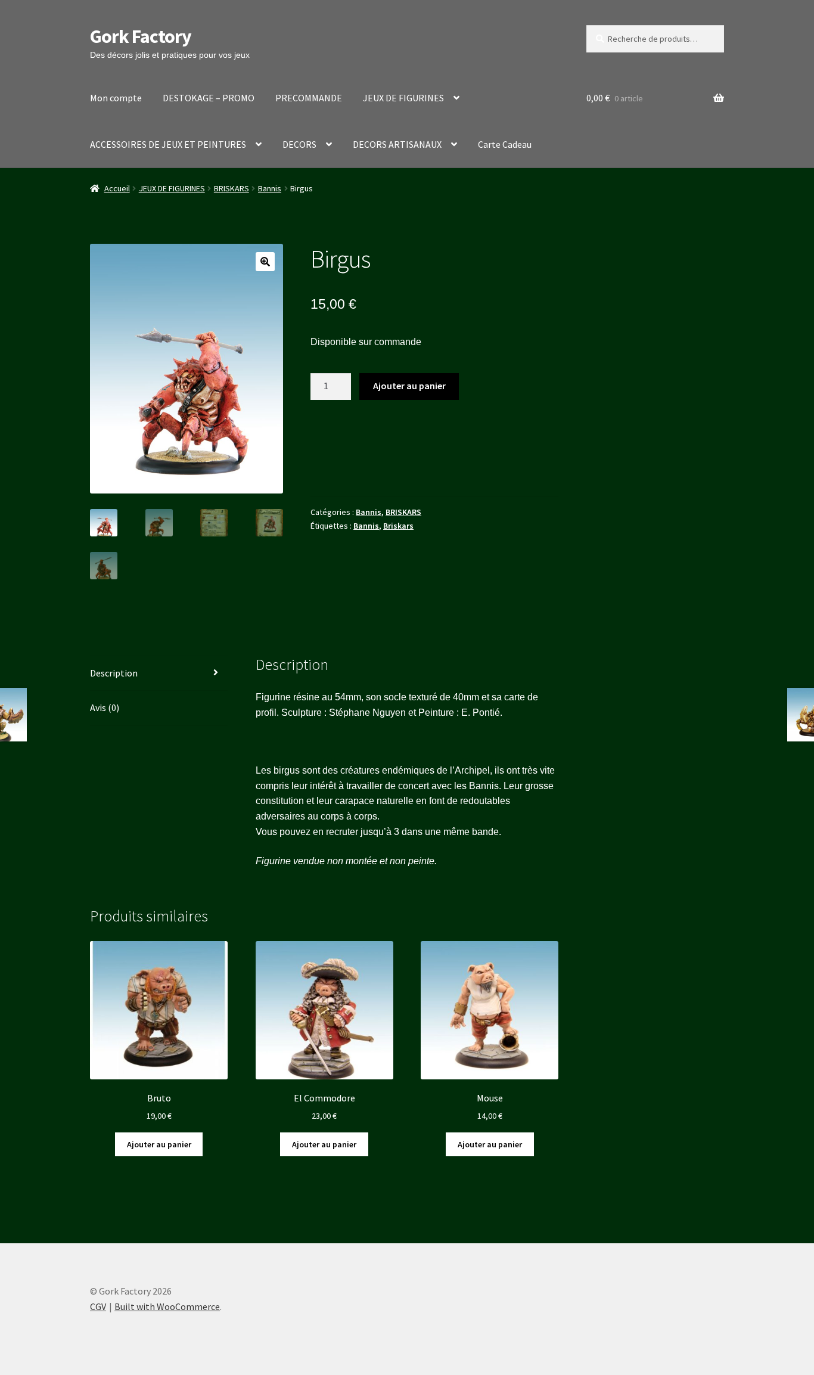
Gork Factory (140, 36)
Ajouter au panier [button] (159, 1144)
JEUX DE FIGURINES (403, 98)
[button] (265, 261)
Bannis (269, 188)
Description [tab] (114, 673)
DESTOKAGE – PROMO (208, 98)
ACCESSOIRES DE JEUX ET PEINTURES (168, 144)
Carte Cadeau (505, 144)
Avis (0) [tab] (104, 707)
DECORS (299, 144)
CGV (98, 1306)
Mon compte (116, 98)
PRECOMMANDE (308, 98)
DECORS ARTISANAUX (397, 144)
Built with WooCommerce (167, 1306)
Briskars (398, 525)
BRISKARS (231, 188)
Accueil (117, 188)
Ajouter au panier (409, 386)
